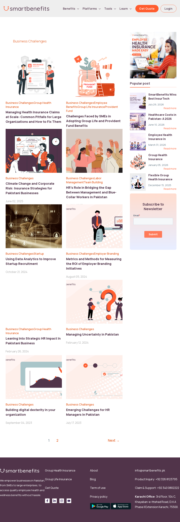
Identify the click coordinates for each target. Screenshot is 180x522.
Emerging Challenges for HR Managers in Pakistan (88, 412)
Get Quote (147, 9)
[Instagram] (61, 500)
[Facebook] (47, 500)
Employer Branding (106, 254)
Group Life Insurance (91, 107)
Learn (124, 9)
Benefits (69, 9)
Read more (170, 108)
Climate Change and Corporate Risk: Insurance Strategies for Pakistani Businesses (30, 188)
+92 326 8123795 (166, 479)
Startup (39, 254)
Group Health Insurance (60, 470)
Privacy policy (98, 496)
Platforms (90, 9)
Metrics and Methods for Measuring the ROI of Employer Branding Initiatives (93, 263)
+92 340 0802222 (168, 488)
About (94, 470)
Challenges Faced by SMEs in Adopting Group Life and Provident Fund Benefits (93, 121)
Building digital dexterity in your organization (30, 412)
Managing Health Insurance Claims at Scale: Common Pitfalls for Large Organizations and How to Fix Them (33, 117)
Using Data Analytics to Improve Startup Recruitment (31, 261)
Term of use (98, 488)
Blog (93, 479)
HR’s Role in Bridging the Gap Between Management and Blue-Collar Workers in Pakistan (91, 192)
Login (169, 9)
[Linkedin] (54, 500)
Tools (108, 9)
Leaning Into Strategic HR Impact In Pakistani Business (33, 340)
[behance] (69, 500)
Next (114, 440)
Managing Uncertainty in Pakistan (92, 334)
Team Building (93, 182)
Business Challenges (20, 103)
